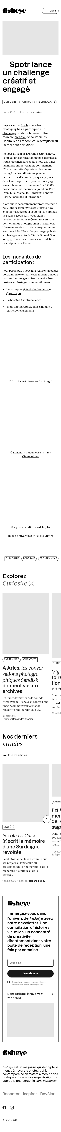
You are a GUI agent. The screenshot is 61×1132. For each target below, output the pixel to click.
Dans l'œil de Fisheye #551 (25, 994)
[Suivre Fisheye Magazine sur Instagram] (12, 1107)
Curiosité (10, 102)
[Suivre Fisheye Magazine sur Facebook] (4, 1107)
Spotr (24, 125)
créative (20, 137)
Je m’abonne (30, 973)
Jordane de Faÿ (37, 881)
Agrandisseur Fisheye (40, 153)
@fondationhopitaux (36, 289)
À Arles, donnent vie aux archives (24, 679)
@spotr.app (13, 293)
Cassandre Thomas (22, 719)
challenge (9, 133)
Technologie (46, 102)
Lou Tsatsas (36, 113)
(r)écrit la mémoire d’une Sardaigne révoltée (24, 844)
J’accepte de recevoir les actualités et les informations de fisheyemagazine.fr (29, 983)
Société (9, 827)
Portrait (27, 102)
